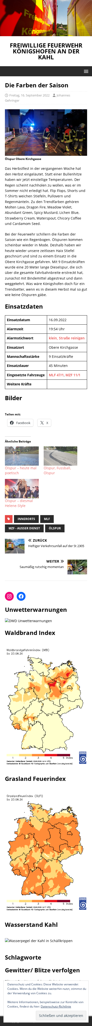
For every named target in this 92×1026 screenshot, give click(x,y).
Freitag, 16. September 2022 (29, 95)
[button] (85, 71)
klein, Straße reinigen (67, 338)
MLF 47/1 (56, 375)
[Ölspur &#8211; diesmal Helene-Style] (22, 488)
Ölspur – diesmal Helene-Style (19, 503)
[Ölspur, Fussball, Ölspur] (61, 456)
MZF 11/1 (73, 375)
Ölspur (55, 528)
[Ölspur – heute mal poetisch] (22, 456)
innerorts (26, 519)
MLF (47, 519)
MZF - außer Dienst (24, 528)
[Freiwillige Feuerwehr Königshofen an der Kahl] (46, 33)
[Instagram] (9, 596)
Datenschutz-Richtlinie (56, 1006)
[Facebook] (21, 596)
